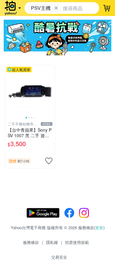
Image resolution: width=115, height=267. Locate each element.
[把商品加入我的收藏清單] (48, 161)
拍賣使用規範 (77, 242)
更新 (99, 227)
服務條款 (31, 242)
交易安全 (59, 257)
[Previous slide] (9, 90)
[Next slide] (51, 90)
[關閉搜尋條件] (56, 8)
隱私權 (52, 242)
